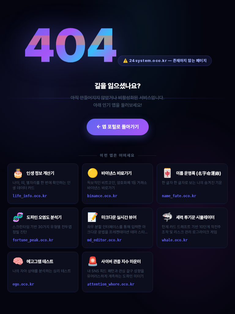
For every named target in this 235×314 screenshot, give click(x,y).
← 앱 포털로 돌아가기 (117, 127)
